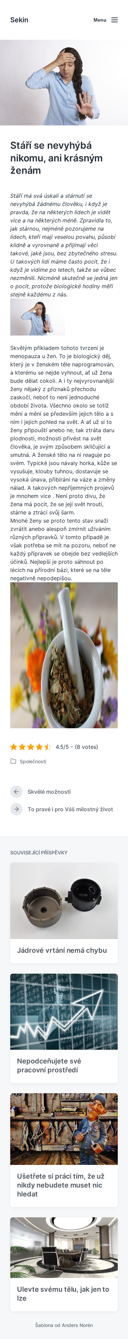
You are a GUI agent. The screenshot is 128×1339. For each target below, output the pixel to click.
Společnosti (33, 761)
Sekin (19, 20)
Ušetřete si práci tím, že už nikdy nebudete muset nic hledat (60, 1185)
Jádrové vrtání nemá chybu (62, 950)
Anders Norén (77, 1325)
